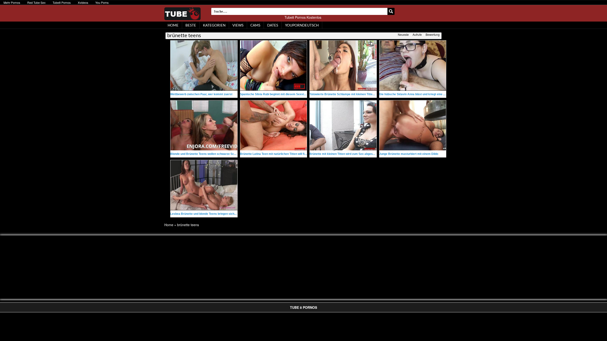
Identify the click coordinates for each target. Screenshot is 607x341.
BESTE (190, 25)
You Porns (102, 2)
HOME (173, 25)
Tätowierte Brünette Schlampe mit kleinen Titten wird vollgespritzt (353, 94)
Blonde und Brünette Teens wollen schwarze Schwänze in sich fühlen (216, 154)
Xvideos (83, 2)
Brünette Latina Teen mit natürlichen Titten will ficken (275, 154)
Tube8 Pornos (62, 2)
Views (238, 25)
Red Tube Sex (36, 2)
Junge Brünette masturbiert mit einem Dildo (408, 154)
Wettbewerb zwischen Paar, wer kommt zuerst (201, 94)
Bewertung (433, 34)
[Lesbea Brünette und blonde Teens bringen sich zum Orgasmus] (204, 185)
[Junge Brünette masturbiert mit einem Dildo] (412, 125)
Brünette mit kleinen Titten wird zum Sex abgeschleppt (346, 154)
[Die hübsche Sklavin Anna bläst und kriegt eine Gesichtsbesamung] (412, 65)
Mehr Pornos (12, 2)
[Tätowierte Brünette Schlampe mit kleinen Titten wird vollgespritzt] (343, 65)
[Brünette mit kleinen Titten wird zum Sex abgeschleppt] (343, 125)
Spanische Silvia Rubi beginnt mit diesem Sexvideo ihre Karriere (283, 94)
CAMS (255, 25)
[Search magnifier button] (391, 11)
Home (168, 224)
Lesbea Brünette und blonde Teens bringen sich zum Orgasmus (213, 213)
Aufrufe (417, 34)
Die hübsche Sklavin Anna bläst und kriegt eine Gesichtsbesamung (424, 94)
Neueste (403, 34)
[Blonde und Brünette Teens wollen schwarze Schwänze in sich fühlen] (204, 125)
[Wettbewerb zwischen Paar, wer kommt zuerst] (204, 65)
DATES (272, 25)
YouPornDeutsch (302, 25)
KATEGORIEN (214, 25)
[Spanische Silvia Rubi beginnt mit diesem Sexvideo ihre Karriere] (273, 65)
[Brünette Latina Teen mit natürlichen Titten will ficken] (273, 125)
